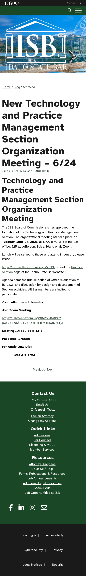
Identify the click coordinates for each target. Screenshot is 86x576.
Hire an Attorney (42, 416)
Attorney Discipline (42, 464)
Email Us (42, 405)
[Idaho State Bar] (36, 44)
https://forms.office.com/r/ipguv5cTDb (28, 267)
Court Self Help (42, 469)
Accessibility (55, 535)
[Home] (12, 3)
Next (50, 370)
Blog (17, 87)
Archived (42, 171)
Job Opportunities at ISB (42, 493)
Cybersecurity (33, 550)
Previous (39, 370)
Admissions (42, 435)
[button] (70, 10)
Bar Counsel (42, 440)
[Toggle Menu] (78, 10)
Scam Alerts (42, 488)
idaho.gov (29, 535)
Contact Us (73, 3)
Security (57, 565)
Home (6, 87)
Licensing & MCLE (42, 445)
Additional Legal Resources (42, 483)
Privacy (58, 550)
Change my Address (42, 421)
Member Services (42, 450)
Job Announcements (42, 478)
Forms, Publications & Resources (42, 474)
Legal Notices (32, 565)
